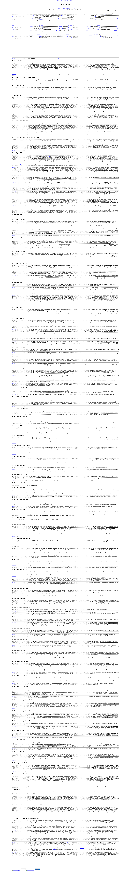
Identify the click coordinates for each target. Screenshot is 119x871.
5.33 (116, 30)
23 (29, 20)
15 (58, 18)
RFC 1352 (82, 848)
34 (59, 26)
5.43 (97, 34)
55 (66, 34)
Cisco (75, 0)
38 (30, 28)
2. (90, 15)
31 (39, 25)
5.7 (83, 22)
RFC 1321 (67, 842)
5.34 (39, 31)
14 (30, 18)
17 (117, 18)
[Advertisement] (65, 48)
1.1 (35, 15)
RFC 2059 (54, 849)
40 (117, 28)
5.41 (39, 34)
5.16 (32, 26)
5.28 (71, 29)
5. (88, 18)
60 (39, 36)
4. (34, 17)
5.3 (69, 19)
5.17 (61, 26)
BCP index (68, 8)
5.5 (27, 22)
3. (96, 16)
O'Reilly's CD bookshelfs (61, 0)
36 (39, 27)
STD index (63, 8)
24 (53, 22)
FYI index (73, 8)
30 (118, 24)
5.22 (99, 27)
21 (67, 19)
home (55, 0)
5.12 (13, 25)
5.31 (59, 30)
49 (66, 31)
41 (39, 29)
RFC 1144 (21, 845)
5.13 (42, 25)
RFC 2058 (14, 22)
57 (29, 35)
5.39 (89, 32)
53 (86, 32)
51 (29, 32)
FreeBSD (69, 0)
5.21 (71, 27)
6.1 (91, 35)
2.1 (14, 16)
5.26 (13, 29)
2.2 (41, 16)
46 (85, 30)
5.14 (71, 25)
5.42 (68, 34)
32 (68, 25)
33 (97, 25)
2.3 (69, 16)
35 (87, 26)
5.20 (42, 27)
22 (95, 19)
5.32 (87, 30)
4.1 (65, 17)
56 (94, 34)
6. (60, 35)
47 (114, 30)
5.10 (63, 24)
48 (37, 31)
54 (37, 34)
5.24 (62, 28)
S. (79, 10)
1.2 (63, 15)
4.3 (32, 18)
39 (59, 28)
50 (94, 31)
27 (110, 22)
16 (86, 18)
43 (68, 29)
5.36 (97, 31)
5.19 (13, 27)
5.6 (55, 22)
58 (58, 35)
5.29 (99, 29)
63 (38, 37)
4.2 (93, 17)
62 (100, 36)
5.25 (90, 28)
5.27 (42, 29)
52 (58, 32)
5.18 (90, 26)
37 (68, 27)
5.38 (60, 32)
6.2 (13, 36)
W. (68, 10)
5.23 (33, 28)
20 (39, 19)
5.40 (118, 32)
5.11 (91, 24)
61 (67, 36)
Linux (72, 0)
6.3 (41, 36)
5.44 (32, 35)
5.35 (68, 31)
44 (97, 29)
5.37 (31, 32)
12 (63, 17)
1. (105, 14)
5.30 (30, 30)
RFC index (58, 8)
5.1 (13, 19)
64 (103, 37)
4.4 (60, 18)
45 (56, 30)
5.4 (97, 19)
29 (60, 24)
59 (89, 35)
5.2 (41, 19)
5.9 (34, 24)
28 (32, 24)
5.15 (99, 25)
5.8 (112, 22)
